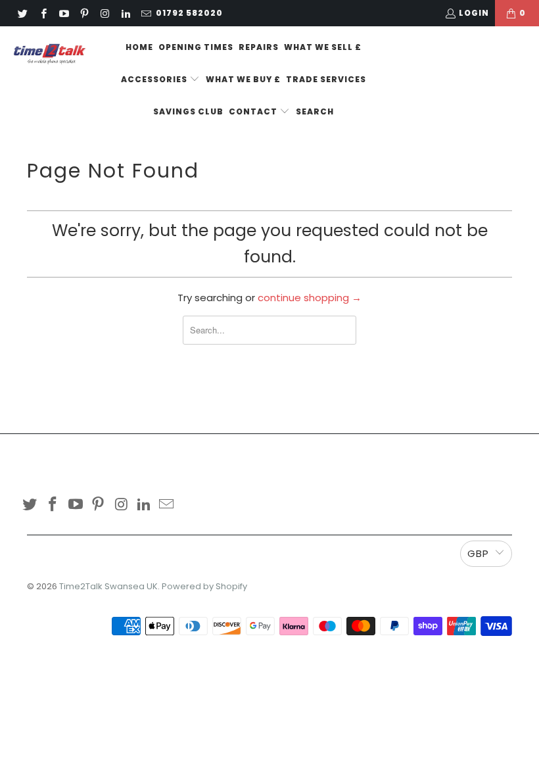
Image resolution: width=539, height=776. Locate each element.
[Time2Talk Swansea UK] (49, 53)
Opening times (195, 47)
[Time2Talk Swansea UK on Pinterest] (83, 12)
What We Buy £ (243, 79)
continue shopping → (310, 297)
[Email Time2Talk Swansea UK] (145, 12)
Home (139, 47)
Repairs (259, 47)
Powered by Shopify (204, 586)
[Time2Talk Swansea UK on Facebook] (42, 12)
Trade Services (326, 79)
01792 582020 (189, 12)
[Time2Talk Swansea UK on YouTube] (63, 12)
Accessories (155, 79)
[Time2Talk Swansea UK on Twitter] (22, 12)
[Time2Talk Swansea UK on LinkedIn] (124, 12)
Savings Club (188, 111)
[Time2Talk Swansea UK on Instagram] (104, 12)
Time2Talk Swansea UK (108, 586)
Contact (254, 111)
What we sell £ (323, 47)
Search (315, 111)
